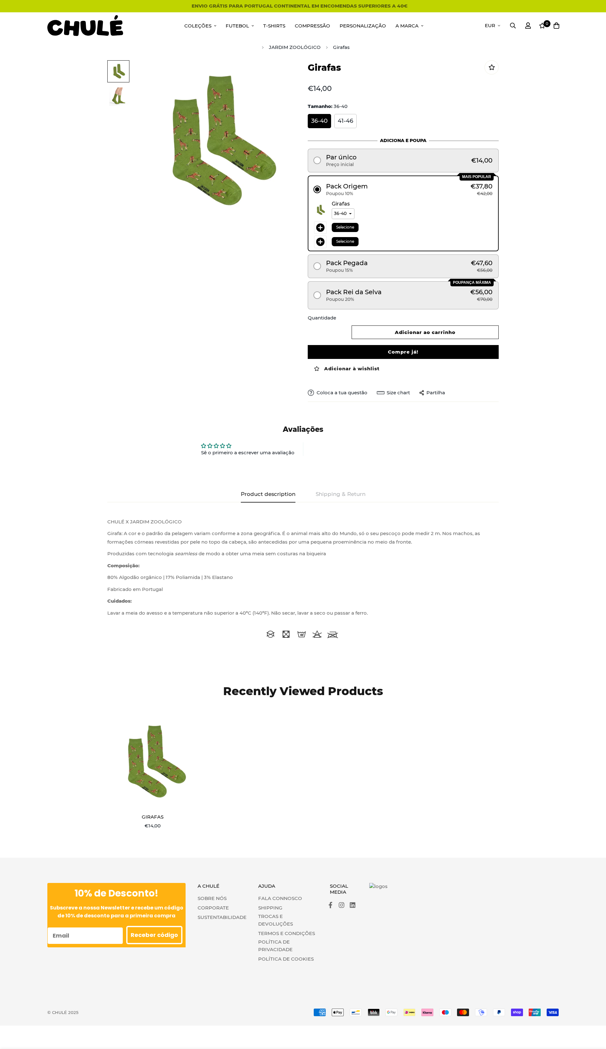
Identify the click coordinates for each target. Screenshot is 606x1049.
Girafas (152, 817)
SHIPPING (270, 908)
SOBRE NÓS (212, 898)
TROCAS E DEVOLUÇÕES (275, 920)
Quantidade (322, 318)
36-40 (319, 120)
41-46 (345, 120)
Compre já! (403, 352)
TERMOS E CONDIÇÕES (286, 933)
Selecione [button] (345, 227)
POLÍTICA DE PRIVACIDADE (275, 945)
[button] (403, 160)
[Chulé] (85, 25)
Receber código (154, 935)
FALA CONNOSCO (280, 898)
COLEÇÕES (197, 26)
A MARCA (407, 26)
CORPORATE (213, 908)
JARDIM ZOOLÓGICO (295, 47)
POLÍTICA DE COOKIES (286, 959)
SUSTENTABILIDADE (222, 917)
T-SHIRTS (274, 26)
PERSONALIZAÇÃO (363, 26)
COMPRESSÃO (312, 26)
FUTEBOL (237, 26)
